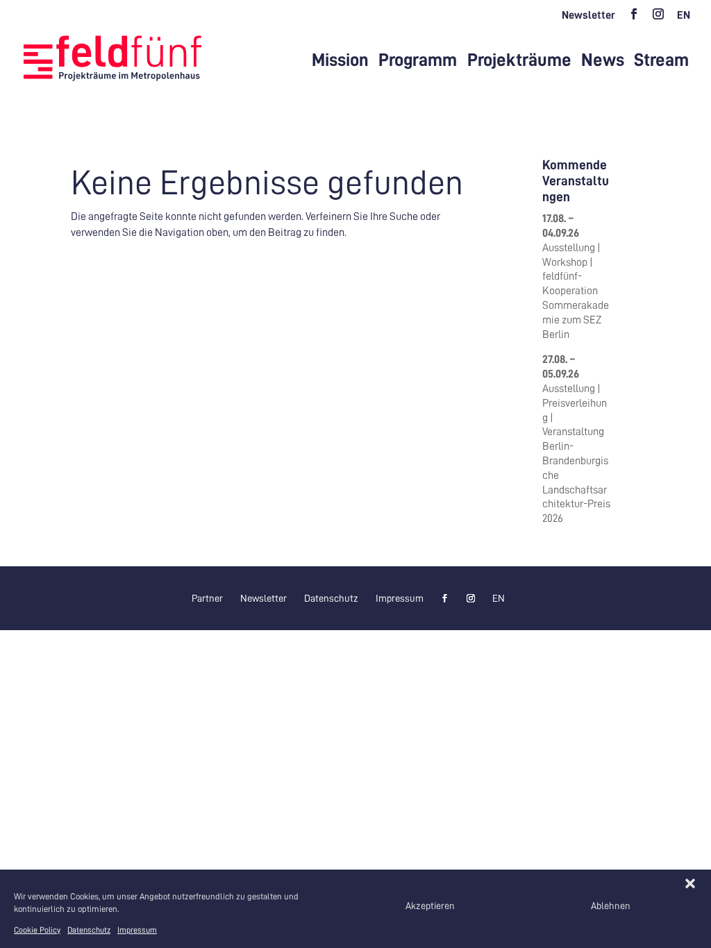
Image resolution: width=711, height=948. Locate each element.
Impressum (137, 930)
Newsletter (588, 15)
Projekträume (519, 60)
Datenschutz (88, 930)
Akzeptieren (430, 906)
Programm (417, 60)
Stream (661, 60)
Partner (207, 598)
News (602, 60)
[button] (690, 883)
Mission (340, 60)
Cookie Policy (37, 930)
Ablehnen (610, 906)
